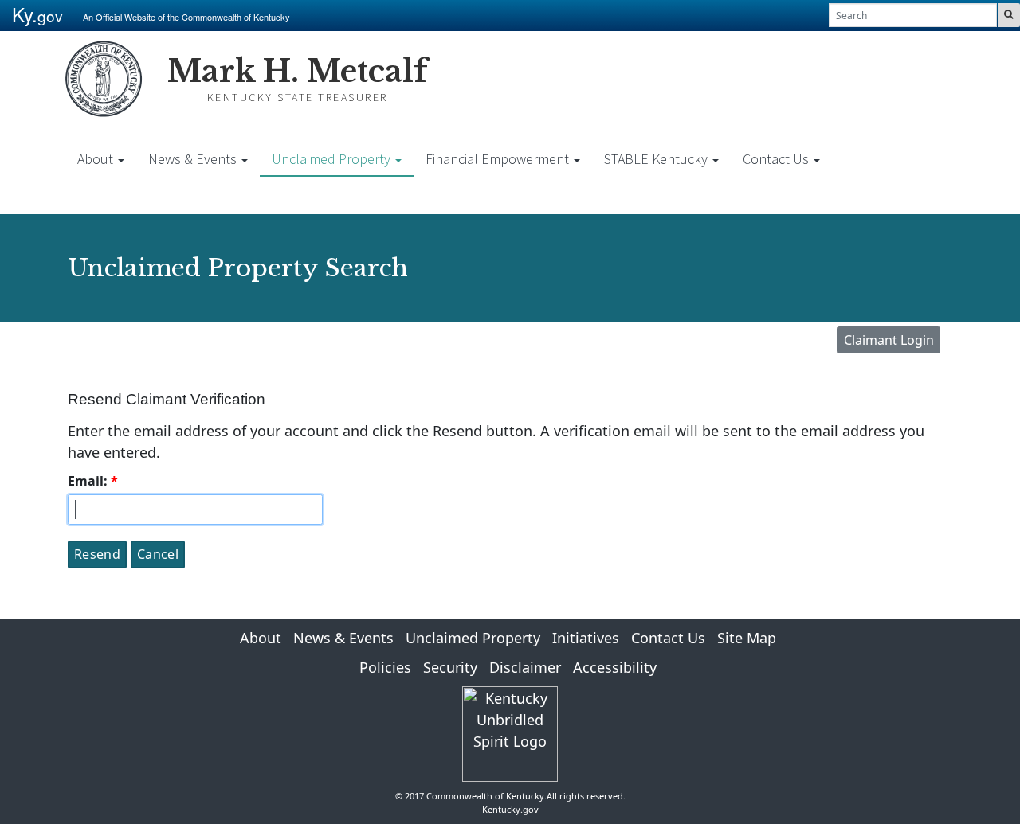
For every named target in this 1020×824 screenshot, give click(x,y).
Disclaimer (525, 667)
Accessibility (615, 667)
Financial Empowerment (499, 159)
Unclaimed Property (333, 159)
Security (450, 667)
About (96, 159)
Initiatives (585, 637)
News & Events (194, 159)
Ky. (37, 14)
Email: (88, 481)
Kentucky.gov (510, 809)
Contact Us (777, 159)
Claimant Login (889, 340)
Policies (385, 667)
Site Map (746, 637)
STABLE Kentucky (657, 159)
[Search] (1008, 15)
